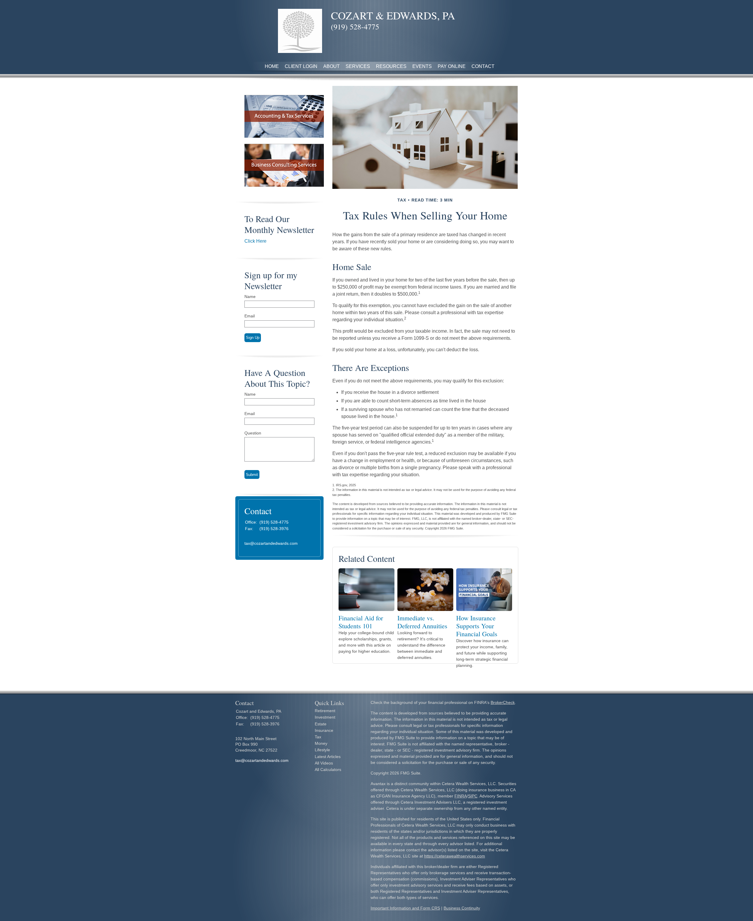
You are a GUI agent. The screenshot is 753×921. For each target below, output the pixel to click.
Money (321, 743)
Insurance (324, 730)
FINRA (460, 796)
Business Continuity (462, 908)
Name (250, 296)
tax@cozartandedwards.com (271, 543)
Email (249, 316)
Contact (483, 66)
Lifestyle (322, 749)
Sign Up (252, 337)
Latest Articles (328, 756)
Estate (320, 724)
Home (272, 66)
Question (252, 433)
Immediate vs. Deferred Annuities (422, 622)
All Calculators (328, 769)
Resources (391, 66)
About (331, 66)
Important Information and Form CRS (405, 908)
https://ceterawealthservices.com (454, 856)
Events (422, 66)
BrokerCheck (503, 702)
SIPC (472, 796)
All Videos (324, 763)
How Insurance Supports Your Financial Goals (476, 626)
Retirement (325, 710)
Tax (318, 737)
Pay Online (452, 66)
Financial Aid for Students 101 (361, 622)
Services (358, 66)
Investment (325, 717)
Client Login (301, 66)
